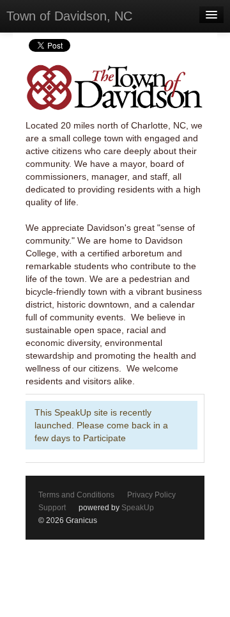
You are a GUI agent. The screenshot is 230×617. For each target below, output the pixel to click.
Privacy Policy (151, 494)
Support (52, 507)
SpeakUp (137, 507)
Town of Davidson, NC (69, 16)
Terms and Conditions (76, 494)
